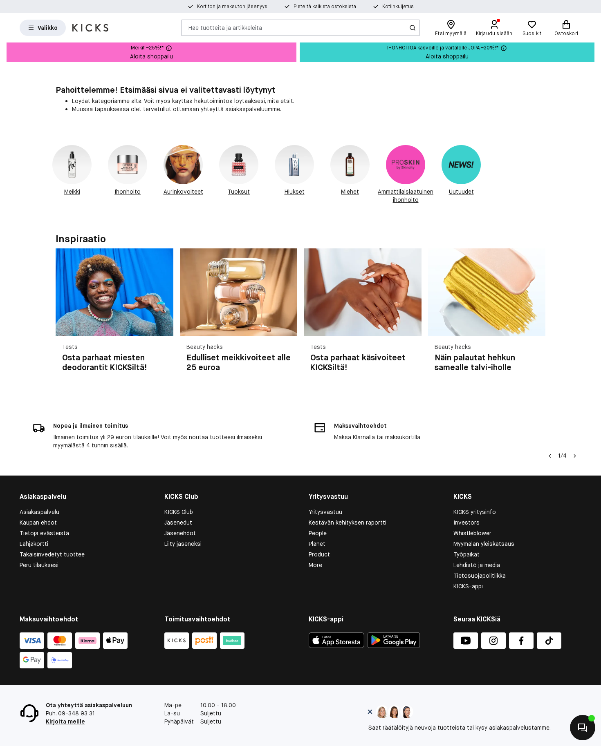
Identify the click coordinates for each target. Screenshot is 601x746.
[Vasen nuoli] (549, 455)
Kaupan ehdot (38, 522)
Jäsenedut (178, 522)
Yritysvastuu (325, 512)
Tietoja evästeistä (44, 533)
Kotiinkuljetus (398, 6)
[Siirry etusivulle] (90, 28)
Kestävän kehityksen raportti (347, 522)
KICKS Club (178, 512)
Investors (466, 522)
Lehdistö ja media (476, 565)
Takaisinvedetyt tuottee (52, 554)
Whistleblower (472, 533)
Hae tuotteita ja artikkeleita (225, 27)
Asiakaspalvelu (39, 512)
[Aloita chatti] (582, 727)
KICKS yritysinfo (474, 512)
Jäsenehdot (180, 533)
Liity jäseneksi (183, 543)
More (315, 565)
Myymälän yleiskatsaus (483, 543)
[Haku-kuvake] (412, 27)
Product (319, 554)
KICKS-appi (468, 586)
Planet (317, 543)
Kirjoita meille (65, 721)
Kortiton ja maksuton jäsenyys (232, 6)
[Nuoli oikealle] (535, 320)
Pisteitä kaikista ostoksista (325, 6)
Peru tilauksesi (39, 565)
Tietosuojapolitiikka (479, 575)
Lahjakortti (34, 543)
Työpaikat (466, 554)
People (318, 533)
